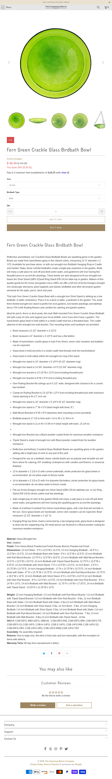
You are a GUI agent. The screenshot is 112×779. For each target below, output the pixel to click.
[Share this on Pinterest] (59, 653)
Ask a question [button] (74, 705)
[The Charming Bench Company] (56, 7)
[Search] (98, 7)
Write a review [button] (38, 705)
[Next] (103, 62)
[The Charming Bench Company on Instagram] (56, 749)
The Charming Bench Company (59, 761)
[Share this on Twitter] (44, 653)
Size (9, 179)
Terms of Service (51, 764)
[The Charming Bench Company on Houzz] (50, 749)
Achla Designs (14, 159)
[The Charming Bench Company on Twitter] (66, 749)
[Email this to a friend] (67, 653)
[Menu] (1, 7)
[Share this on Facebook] (52, 653)
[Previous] (9, 62)
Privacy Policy (36, 764)
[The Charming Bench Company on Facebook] (45, 749)
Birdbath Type (13, 192)
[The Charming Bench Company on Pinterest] (61, 749)
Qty (8, 205)
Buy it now (56, 227)
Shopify (78, 764)
